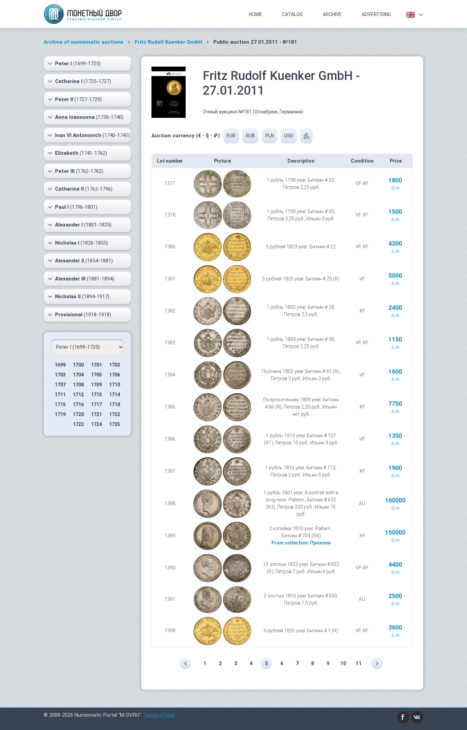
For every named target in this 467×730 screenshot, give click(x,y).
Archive (332, 14)
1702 (114, 365)
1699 (60, 365)
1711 (60, 394)
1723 (78, 424)
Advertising (376, 14)
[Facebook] (403, 717)
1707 (60, 384)
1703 (60, 374)
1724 (96, 424)
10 (343, 663)
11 (359, 663)
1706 (114, 374)
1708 (78, 384)
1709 (96, 384)
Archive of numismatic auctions (83, 42)
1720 (78, 414)
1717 (96, 404)
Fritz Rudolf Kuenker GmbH (168, 42)
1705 (96, 374)
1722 (114, 414)
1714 (114, 394)
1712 (78, 394)
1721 (96, 414)
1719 (60, 414)
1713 (96, 394)
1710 (114, 384)
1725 (114, 424)
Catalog (292, 14)
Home (255, 14)
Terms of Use (159, 715)
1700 (78, 365)
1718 (114, 404)
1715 (60, 404)
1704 (78, 374)
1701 (96, 365)
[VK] (417, 717)
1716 (78, 404)
